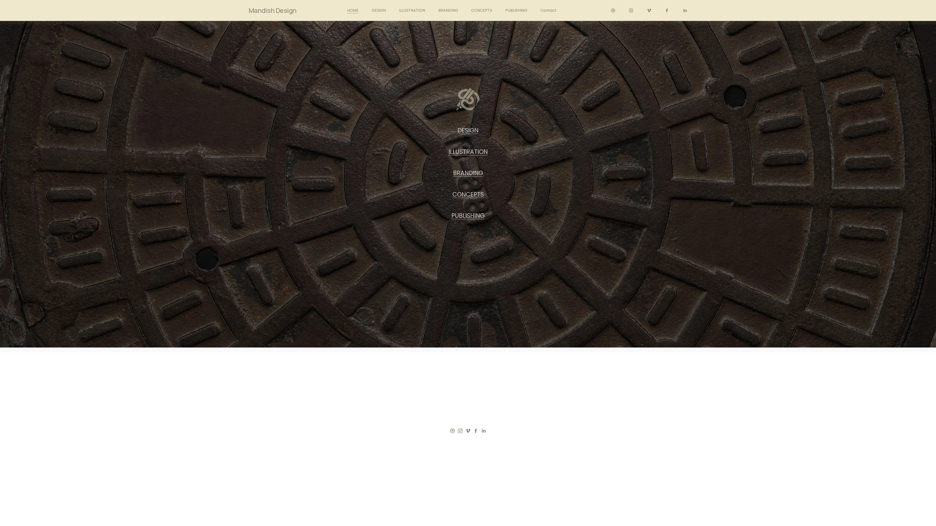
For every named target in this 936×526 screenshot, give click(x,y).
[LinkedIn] (684, 10)
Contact (548, 10)
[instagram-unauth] (631, 10)
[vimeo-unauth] (649, 10)
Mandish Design (273, 10)
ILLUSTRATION (412, 10)
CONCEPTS (481, 10)
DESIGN (379, 10)
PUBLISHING (516, 10)
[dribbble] (613, 10)
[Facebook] (666, 10)
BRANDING (448, 10)
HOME (353, 10)
